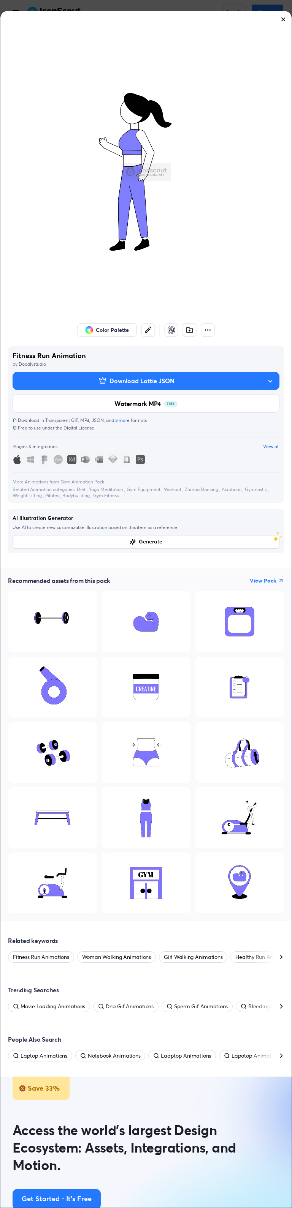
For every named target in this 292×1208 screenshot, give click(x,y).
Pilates (52, 495)
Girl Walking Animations (193, 957)
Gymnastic (256, 489)
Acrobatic (232, 489)
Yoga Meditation (106, 489)
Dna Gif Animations (130, 1006)
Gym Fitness (106, 495)
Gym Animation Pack (82, 482)
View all (271, 446)
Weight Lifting (28, 495)
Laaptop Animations (186, 1055)
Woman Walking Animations (116, 957)
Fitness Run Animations (41, 957)
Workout (173, 489)
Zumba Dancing (202, 489)
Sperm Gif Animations (201, 1006)
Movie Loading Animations (53, 1006)
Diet (82, 489)
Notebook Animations (114, 1055)
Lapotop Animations (256, 1055)
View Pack (263, 580)
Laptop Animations (44, 1055)
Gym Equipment (144, 489)
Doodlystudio (32, 364)
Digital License (78, 428)
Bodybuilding (76, 495)
